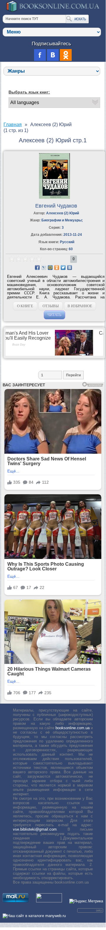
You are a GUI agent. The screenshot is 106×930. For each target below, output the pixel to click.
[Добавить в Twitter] (63, 267)
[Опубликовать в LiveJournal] (43, 267)
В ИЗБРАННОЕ (80, 306)
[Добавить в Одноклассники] (56, 267)
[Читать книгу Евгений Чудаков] (54, 197)
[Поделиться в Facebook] (37, 267)
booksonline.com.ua (72, 728)
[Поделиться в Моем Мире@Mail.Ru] (50, 267)
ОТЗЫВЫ (51, 306)
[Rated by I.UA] (49, 901)
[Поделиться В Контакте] (69, 267)
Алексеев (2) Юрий (62, 213)
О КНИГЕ (25, 306)
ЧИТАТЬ (54, 315)
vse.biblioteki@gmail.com (35, 829)
